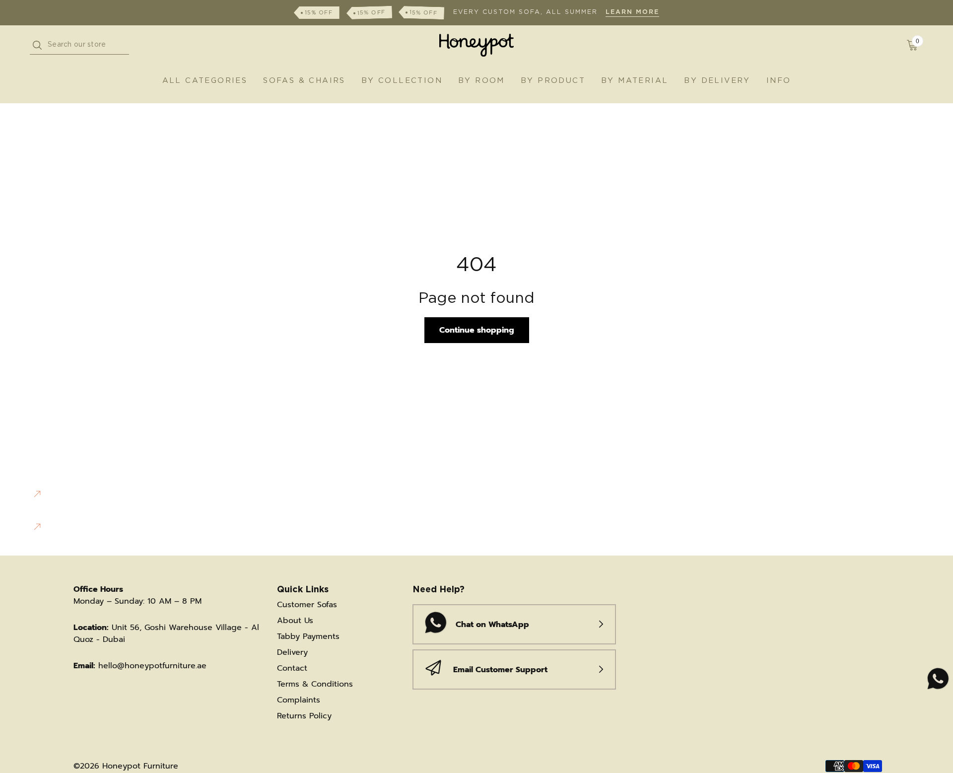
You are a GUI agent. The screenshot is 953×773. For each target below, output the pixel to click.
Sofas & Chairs (304, 80)
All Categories (205, 80)
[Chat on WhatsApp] (937, 679)
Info (778, 80)
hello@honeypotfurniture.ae (152, 666)
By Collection (401, 80)
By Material (634, 80)
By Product (553, 80)
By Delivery (717, 80)
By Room (481, 80)
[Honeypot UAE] (476, 45)
